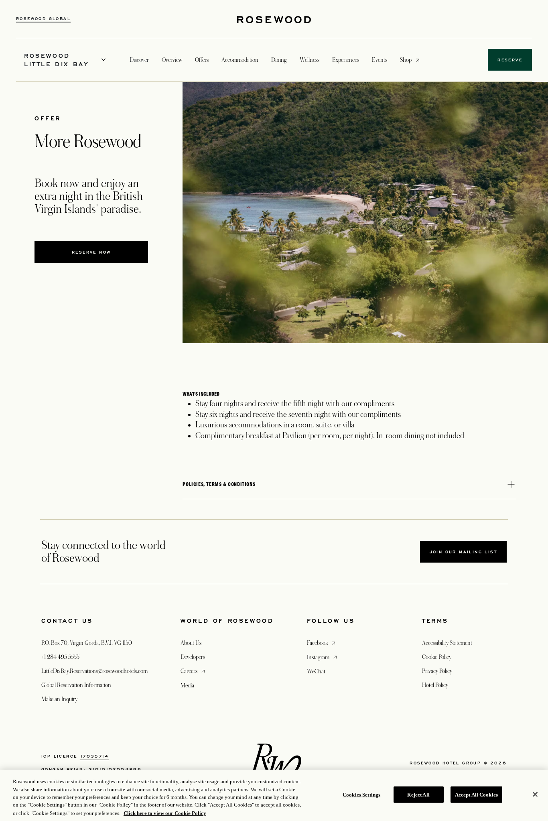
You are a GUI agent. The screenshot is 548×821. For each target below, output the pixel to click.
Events (379, 60)
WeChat (316, 671)
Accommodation (239, 60)
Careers (194, 670)
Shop (406, 59)
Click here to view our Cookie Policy (165, 813)
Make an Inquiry (59, 699)
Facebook (322, 642)
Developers (193, 657)
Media (187, 685)
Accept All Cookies (476, 795)
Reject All (418, 795)
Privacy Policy (437, 671)
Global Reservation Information (76, 685)
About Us (191, 643)
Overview (172, 60)
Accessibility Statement (447, 643)
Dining (279, 60)
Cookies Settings (361, 795)
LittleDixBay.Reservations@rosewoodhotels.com (94, 671)
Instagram (323, 657)
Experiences (345, 60)
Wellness (309, 60)
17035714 (94, 756)
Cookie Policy (436, 657)
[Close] (535, 794)
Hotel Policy (435, 685)
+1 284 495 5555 (60, 657)
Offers (202, 60)
